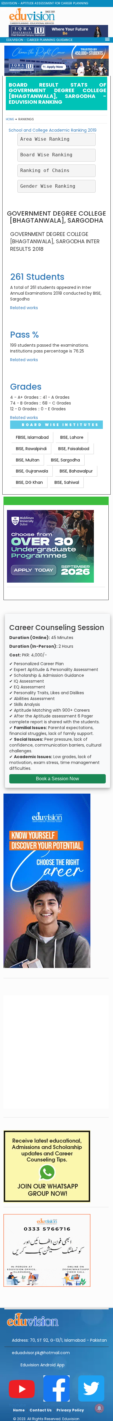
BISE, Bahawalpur (76, 471)
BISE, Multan (27, 460)
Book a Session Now (57, 778)
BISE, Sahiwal (66, 482)
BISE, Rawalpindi (31, 449)
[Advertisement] (56, 190)
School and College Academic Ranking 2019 (52, 130)
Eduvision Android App (43, 1365)
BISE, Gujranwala (32, 471)
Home (10, 119)
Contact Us (41, 1410)
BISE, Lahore (71, 437)
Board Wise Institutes (60, 424)
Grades (25, 386)
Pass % (24, 334)
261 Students (37, 277)
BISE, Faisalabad (73, 449)
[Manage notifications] (99, 1408)
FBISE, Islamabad (32, 437)
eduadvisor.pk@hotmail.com (41, 1353)
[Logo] (56, 1318)
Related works (24, 308)
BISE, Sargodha (65, 460)
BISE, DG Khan (29, 482)
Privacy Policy (70, 1410)
